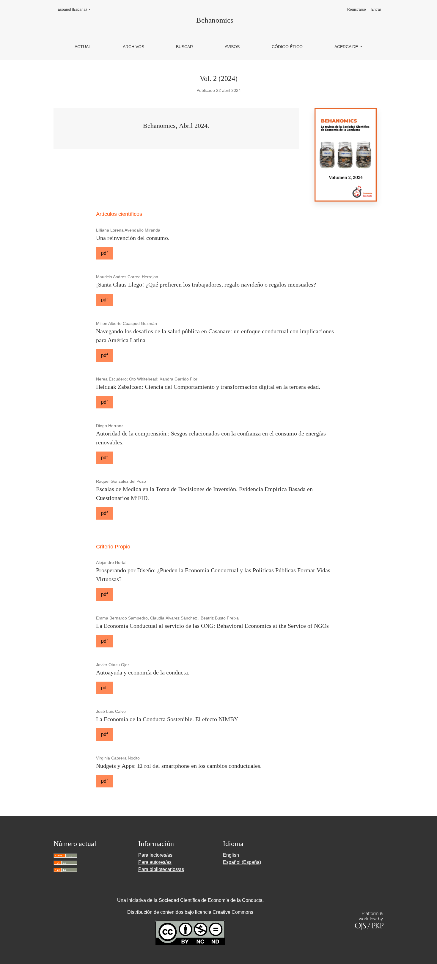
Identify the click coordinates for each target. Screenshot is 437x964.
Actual (83, 46)
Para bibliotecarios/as (161, 869)
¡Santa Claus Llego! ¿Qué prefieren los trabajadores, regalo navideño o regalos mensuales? (206, 284)
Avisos (232, 46)
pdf (104, 253)
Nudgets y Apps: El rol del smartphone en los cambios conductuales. (179, 765)
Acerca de (346, 46)
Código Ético (287, 46)
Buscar (184, 46)
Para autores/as (155, 862)
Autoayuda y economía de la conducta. (142, 672)
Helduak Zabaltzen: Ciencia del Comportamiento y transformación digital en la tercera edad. (208, 386)
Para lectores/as (155, 855)
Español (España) (75, 9)
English (231, 855)
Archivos (133, 46)
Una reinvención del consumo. (132, 238)
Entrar (376, 9)
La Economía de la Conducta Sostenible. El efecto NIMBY (167, 719)
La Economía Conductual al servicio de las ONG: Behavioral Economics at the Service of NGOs (212, 625)
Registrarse (356, 9)
